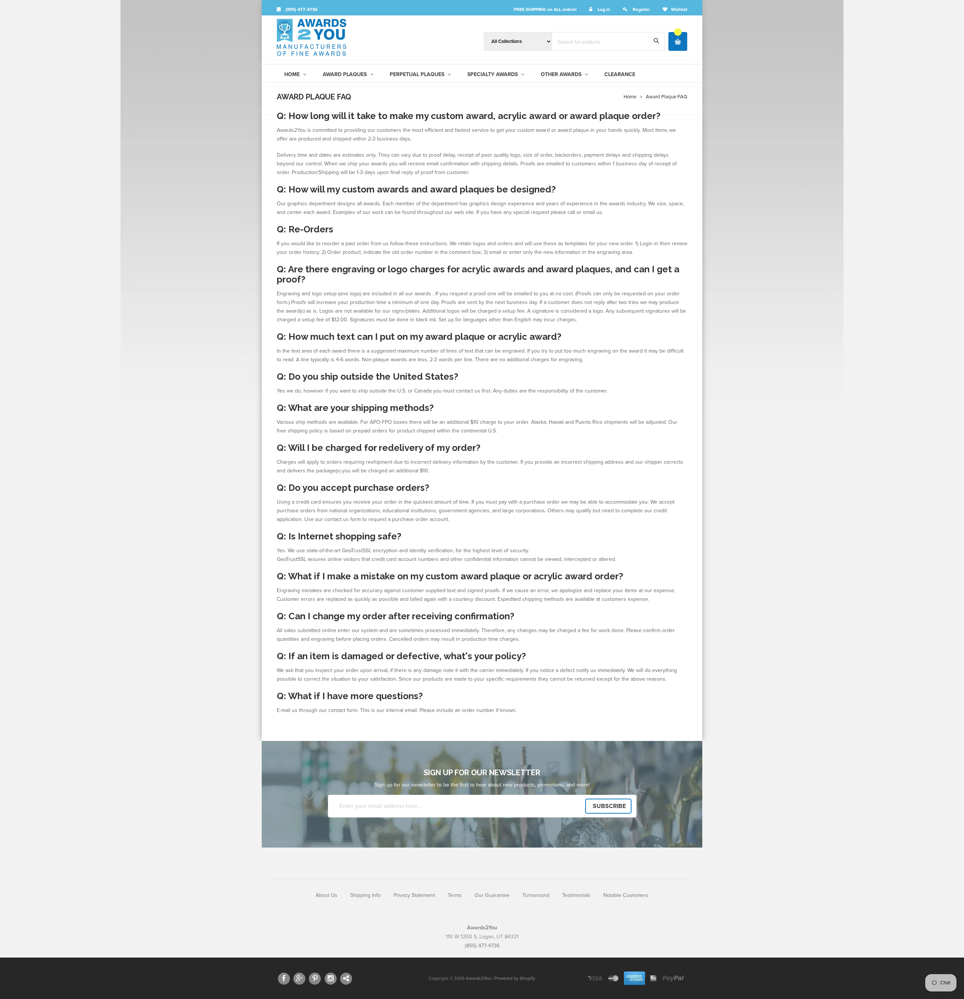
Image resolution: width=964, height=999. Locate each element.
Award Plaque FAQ (666, 97)
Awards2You (478, 978)
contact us (337, 519)
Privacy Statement (414, 895)
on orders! (545, 9)
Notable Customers (625, 895)
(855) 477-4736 (300, 9)
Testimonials (576, 895)
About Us (326, 895)
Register (641, 9)
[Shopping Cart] (677, 41)
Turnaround (535, 895)
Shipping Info (365, 895)
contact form (342, 710)
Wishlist (679, 9)
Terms (455, 895)
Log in (604, 9)
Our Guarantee (491, 895)
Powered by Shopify (514, 978)
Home (630, 97)
